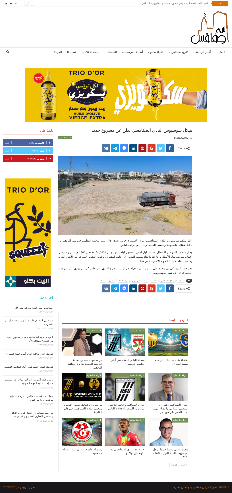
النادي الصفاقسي (167, 281)
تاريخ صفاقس (179, 51)
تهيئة (145, 281)
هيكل (102, 281)
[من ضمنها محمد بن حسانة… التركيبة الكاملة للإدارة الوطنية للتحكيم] (82, 342)
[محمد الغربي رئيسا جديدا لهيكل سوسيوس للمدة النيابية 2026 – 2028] (168, 432)
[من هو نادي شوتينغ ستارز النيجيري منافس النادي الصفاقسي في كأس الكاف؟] (82, 387)
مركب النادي (123, 281)
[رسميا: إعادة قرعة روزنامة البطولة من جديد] (82, 432)
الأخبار (222, 51)
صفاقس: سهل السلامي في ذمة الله (34, 307)
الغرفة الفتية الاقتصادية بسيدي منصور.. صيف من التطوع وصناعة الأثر (175, 3)
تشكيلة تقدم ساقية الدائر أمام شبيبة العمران (29, 353)
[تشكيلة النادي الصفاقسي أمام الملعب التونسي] (125, 342)
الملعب (181, 281)
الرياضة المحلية (65, 138)
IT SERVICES (9, 487)
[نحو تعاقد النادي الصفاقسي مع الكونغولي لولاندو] (125, 432)
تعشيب (154, 281)
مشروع (111, 281)
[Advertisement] (125, 299)
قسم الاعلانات (90, 51)
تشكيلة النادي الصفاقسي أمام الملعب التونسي (28, 366)
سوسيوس (136, 281)
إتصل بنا (71, 51)
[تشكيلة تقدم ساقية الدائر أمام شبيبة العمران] (168, 342)
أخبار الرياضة (203, 51)
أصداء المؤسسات (132, 51)
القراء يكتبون (155, 51)
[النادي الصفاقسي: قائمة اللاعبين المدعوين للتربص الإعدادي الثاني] (125, 387)
